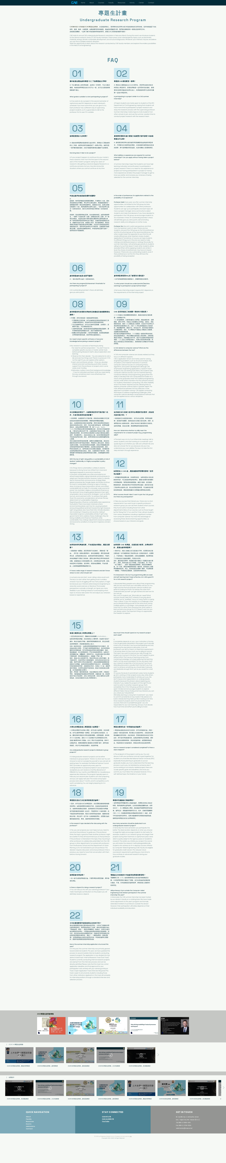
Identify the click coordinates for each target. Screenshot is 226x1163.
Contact (29, 1129)
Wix (131, 1136)
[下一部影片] (158, 1055)
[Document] (39, 1033)
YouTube (105, 1121)
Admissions (30, 1126)
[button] (15, 1044)
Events (28, 1124)
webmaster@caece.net (184, 1128)
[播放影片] (19, 1055)
